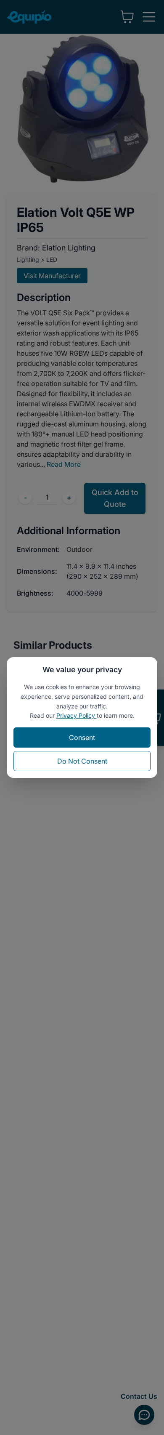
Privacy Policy (76, 715)
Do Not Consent (82, 761)
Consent (82, 737)
